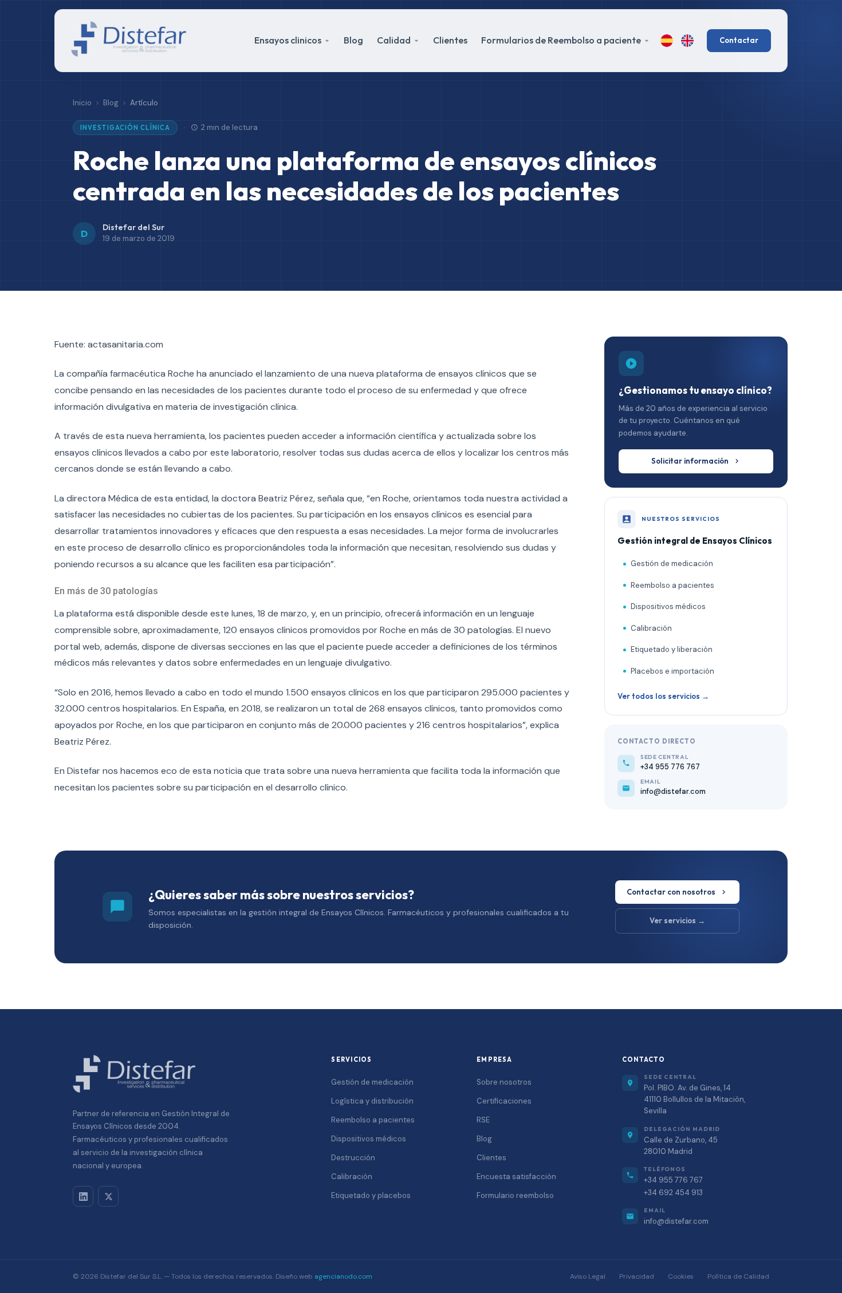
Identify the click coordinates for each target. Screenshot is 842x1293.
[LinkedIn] (83, 1196)
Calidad (394, 40)
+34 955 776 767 (673, 1180)
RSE (483, 1120)
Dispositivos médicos (668, 606)
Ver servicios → (677, 920)
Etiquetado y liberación (672, 649)
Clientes (450, 40)
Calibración (651, 628)
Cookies (681, 1276)
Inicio (82, 103)
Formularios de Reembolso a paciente (561, 40)
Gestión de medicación (672, 563)
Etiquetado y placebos (371, 1195)
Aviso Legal (587, 1276)
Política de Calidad (738, 1276)
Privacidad (636, 1276)
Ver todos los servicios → (663, 696)
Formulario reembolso (515, 1195)
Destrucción (353, 1157)
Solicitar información (690, 460)
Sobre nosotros (504, 1082)
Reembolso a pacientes (672, 585)
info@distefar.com (676, 1221)
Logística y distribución (372, 1101)
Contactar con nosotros (671, 891)
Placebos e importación (672, 671)
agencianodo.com (343, 1276)
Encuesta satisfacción (516, 1176)
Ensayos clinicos (287, 40)
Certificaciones (504, 1101)
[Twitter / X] (108, 1196)
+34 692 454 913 (673, 1192)
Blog (353, 40)
